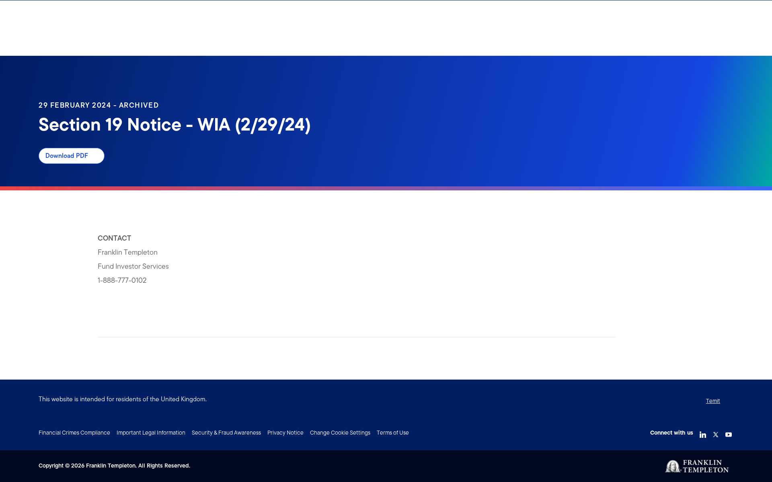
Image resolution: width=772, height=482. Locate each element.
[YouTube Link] (728, 432)
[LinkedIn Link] (702, 432)
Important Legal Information (151, 433)
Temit (713, 401)
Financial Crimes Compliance (74, 433)
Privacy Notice (285, 433)
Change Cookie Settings (340, 433)
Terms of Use (393, 433)
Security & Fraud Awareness (226, 433)
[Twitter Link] (715, 432)
